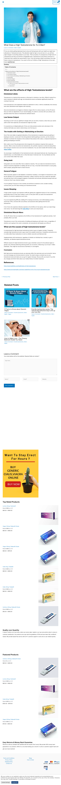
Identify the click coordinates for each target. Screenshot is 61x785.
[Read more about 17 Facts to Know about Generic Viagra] (16, 297)
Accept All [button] (14, 782)
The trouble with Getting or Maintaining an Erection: (19, 75)
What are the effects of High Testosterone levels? (17, 71)
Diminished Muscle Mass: (13, 81)
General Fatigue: (11, 78)
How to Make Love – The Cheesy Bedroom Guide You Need (15, 339)
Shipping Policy (9, 761)
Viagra (9, 314)
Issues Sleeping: (11, 80)
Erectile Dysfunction (19, 312)
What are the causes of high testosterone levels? (19, 83)
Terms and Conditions (8, 758)
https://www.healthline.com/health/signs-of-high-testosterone (20, 266)
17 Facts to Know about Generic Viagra (15, 309)
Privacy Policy (8, 760)
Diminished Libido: (12, 72)
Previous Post (6, 276)
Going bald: (10, 77)
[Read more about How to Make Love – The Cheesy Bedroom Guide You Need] (16, 328)
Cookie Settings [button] (6, 782)
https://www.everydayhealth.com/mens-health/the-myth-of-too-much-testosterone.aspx (27, 269)
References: (12, 85)
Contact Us (9, 763)
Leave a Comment (8, 47)
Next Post (56, 276)
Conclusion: (13, 84)
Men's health (17, 47)
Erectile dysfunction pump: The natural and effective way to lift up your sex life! (43, 310)
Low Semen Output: (12, 74)
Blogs (30, 758)
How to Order (30, 760)
